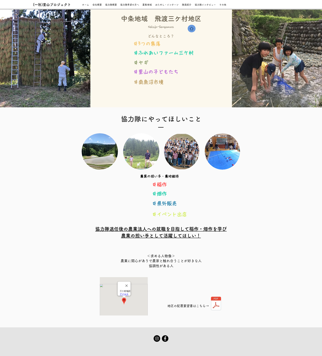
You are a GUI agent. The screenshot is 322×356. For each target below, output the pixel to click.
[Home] (192, 28)
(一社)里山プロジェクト (52, 4)
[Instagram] (157, 338)
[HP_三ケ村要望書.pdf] (216, 304)
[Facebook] (165, 338)
